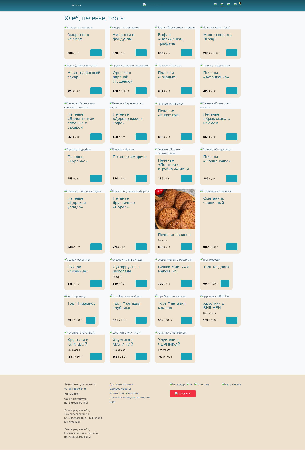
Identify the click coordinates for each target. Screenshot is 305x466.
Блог (112, 402)
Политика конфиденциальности (130, 397)
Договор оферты (120, 388)
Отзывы (184, 393)
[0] (237, 7)
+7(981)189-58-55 (75, 388)
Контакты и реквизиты (124, 393)
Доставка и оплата (121, 384)
